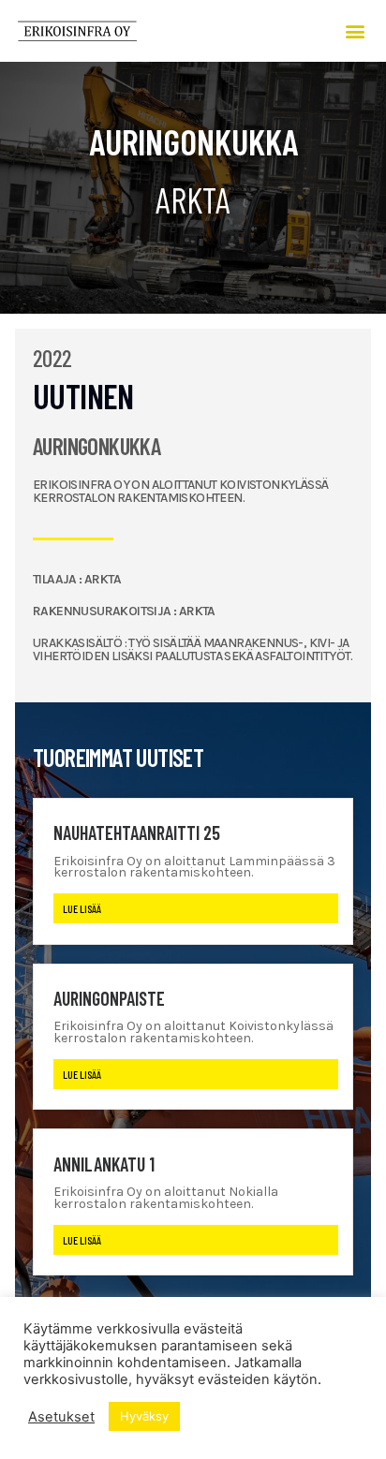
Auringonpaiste (109, 998)
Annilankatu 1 (104, 1164)
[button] (355, 30)
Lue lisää (82, 908)
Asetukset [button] (61, 1416)
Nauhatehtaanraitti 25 (136, 832)
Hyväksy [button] (144, 1415)
